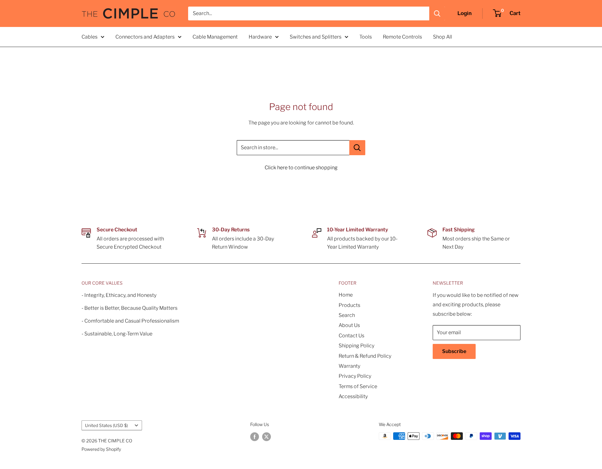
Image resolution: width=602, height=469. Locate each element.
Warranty (349, 366)
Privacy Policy (355, 376)
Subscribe (454, 351)
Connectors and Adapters (145, 37)
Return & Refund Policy (365, 356)
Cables (90, 37)
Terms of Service (358, 386)
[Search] (437, 13)
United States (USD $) (106, 425)
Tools (365, 37)
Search (347, 315)
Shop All (442, 37)
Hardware (260, 37)
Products (349, 305)
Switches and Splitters (315, 37)
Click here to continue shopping (301, 168)
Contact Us (351, 336)
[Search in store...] (357, 147)
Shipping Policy (356, 346)
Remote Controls (402, 37)
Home (346, 295)
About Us (349, 325)
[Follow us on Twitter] (266, 436)
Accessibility (353, 396)
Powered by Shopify (101, 449)
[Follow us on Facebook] (254, 436)
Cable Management (215, 37)
